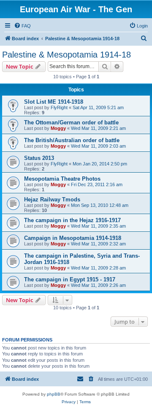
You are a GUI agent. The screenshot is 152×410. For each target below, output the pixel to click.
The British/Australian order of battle (71, 140)
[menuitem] (22, 26)
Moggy (58, 128)
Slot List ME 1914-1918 (53, 102)
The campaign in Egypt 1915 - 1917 (69, 279)
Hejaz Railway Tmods (52, 199)
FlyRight (59, 107)
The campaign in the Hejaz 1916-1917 (72, 220)
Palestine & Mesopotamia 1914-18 (66, 54)
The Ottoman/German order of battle (71, 122)
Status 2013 (39, 158)
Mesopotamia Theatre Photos (62, 179)
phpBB (53, 394)
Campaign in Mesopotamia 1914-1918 (72, 238)
